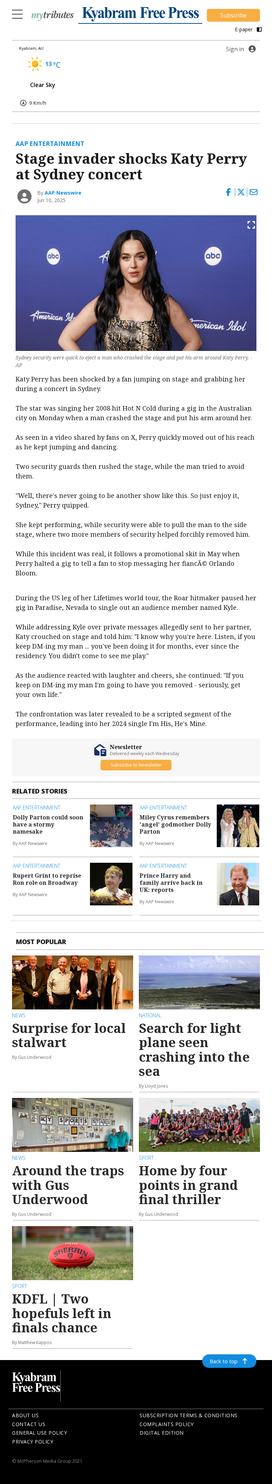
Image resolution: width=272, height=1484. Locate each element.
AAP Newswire (63, 192)
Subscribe (233, 15)
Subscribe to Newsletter (136, 765)
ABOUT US (25, 1415)
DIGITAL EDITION (162, 1432)
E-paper (244, 29)
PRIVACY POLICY (32, 1441)
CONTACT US (28, 1424)
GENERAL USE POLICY (39, 1432)
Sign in (235, 49)
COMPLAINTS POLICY (167, 1424)
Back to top (224, 1361)
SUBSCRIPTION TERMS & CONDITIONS (189, 1415)
